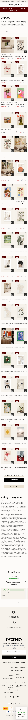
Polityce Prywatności (20, 662)
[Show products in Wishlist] (22, 5)
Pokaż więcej (14, 480)
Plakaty (9, 13)
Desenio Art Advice (20, 667)
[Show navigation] (2, 5)
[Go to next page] (23, 486)
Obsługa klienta (19, 670)
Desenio (3, 13)
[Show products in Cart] (25, 5)
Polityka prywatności (20, 682)
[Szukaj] (5, 5)
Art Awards (10, 690)
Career (11, 675)
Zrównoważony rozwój (7, 678)
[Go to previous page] (5, 486)
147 (20, 487)
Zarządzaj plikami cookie (19, 689)
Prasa (11, 670)
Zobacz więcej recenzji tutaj (14, 602)
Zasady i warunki (19, 677)
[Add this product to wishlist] (12, 38)
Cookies (17, 680)
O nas (11, 667)
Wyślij (14, 657)
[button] (21, 713)
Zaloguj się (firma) (8, 692)
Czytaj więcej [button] (5, 27)
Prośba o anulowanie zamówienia (20, 686)
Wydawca (10, 673)
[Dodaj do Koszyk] (25, 51)
